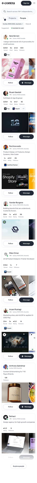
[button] (22, 24)
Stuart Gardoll (15, 92)
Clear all (28, 24)
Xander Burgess (16, 203)
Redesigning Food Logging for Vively (14, 291)
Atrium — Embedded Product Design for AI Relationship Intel (14, 447)
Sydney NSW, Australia (19, 38)
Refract (12, 416)
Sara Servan (14, 36)
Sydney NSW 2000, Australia (21, 148)
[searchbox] (20, 11)
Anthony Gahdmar (17, 366)
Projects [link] (12, 18)
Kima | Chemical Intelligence (12, 347)
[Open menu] (34, 3)
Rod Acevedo (15, 146)
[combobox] (18, 11)
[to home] (8, 3)
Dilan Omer (14, 253)
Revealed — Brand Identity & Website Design (12, 233)
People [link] (23, 18)
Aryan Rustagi (15, 309)
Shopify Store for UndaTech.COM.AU (14, 184)
